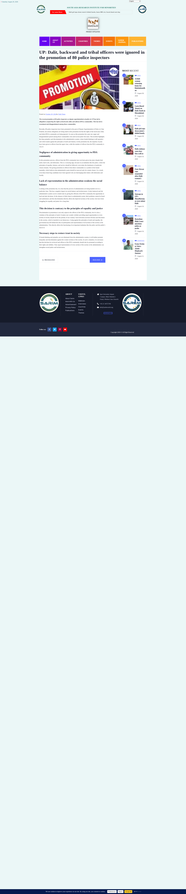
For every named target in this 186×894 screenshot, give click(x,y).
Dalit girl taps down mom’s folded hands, (140, 131)
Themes (97, 41)
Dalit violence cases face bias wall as (140, 151)
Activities (68, 41)
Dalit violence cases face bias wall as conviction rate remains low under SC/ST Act (125, 12)
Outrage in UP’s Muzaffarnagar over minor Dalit (140, 198)
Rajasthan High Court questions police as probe (139, 223)
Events (109, 41)
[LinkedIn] (60, 329)
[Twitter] (55, 329)
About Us (55, 41)
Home (44, 41)
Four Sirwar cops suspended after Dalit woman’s (139, 173)
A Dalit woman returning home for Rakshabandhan (140, 84)
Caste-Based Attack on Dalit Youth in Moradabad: (140, 109)
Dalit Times (61, 114)
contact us (108, 313)
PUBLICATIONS (137, 41)
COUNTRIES (83, 41)
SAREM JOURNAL (122, 41)
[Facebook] (49, 329)
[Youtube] (65, 329)
